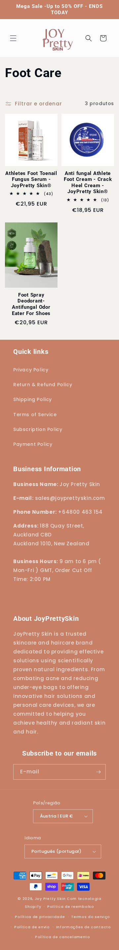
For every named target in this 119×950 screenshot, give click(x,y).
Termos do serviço (90, 916)
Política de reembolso (70, 906)
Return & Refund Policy (42, 384)
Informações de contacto (83, 927)
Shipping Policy (32, 399)
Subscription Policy (37, 429)
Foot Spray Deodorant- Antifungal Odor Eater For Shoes (31, 304)
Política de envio (32, 927)
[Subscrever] (98, 772)
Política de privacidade (40, 916)
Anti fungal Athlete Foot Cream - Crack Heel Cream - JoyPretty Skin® (88, 182)
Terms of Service (35, 414)
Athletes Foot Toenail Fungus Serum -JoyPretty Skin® (31, 179)
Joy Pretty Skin (50, 898)
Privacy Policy (30, 369)
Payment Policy (32, 444)
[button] (13, 38)
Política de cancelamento (62, 936)
